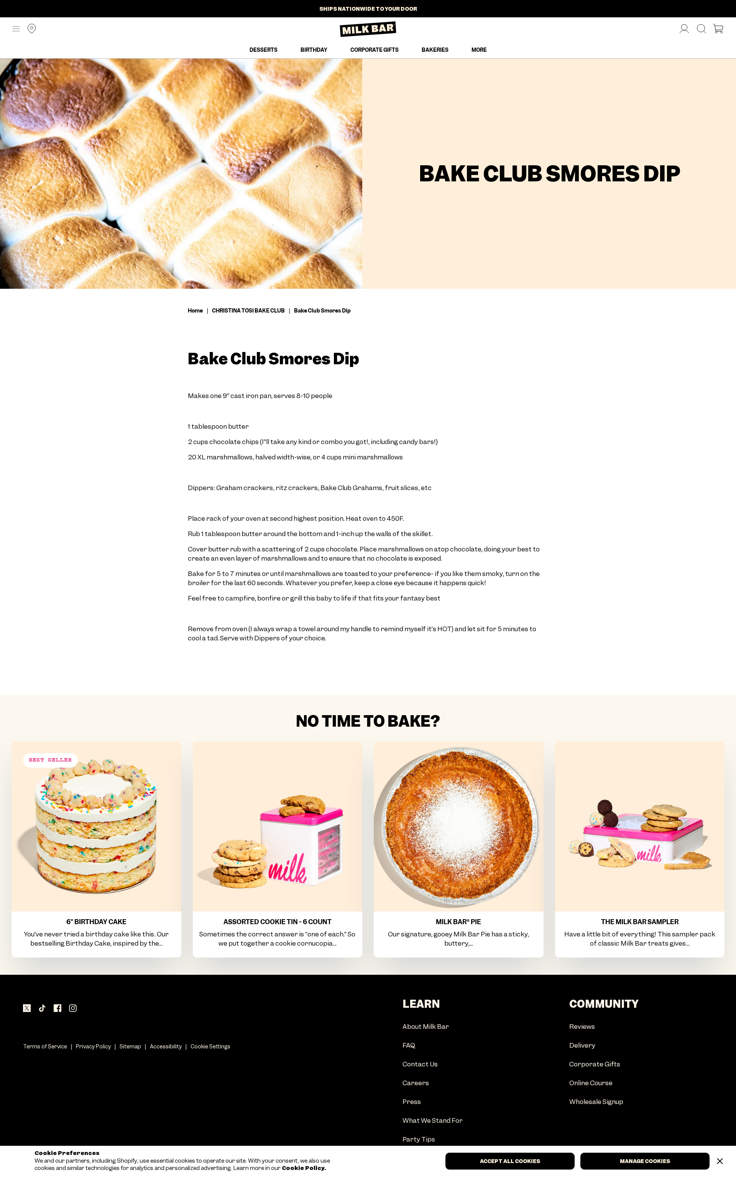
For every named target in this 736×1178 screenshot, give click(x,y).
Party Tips (418, 1139)
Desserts (264, 49)
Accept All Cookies (510, 1161)
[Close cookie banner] (719, 1161)
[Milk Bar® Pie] (459, 826)
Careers (415, 1083)
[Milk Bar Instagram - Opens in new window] (73, 1009)
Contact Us (420, 1064)
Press (411, 1102)
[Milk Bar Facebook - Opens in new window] (57, 1009)
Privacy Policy (93, 1046)
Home (195, 310)
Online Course (591, 1083)
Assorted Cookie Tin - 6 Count (277, 922)
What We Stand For (432, 1121)
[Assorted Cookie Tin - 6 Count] (278, 826)
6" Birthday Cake (96, 922)
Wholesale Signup (596, 1102)
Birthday (314, 50)
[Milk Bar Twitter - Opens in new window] (27, 1009)
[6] (96, 826)
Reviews (582, 1027)
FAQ (408, 1046)
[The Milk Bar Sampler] (640, 826)
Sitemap (130, 1046)
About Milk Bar (425, 1027)
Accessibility (166, 1046)
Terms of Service (45, 1046)
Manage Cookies (645, 1161)
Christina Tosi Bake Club (248, 310)
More (479, 50)
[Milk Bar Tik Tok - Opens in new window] (42, 1009)
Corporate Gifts (374, 50)
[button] (16, 29)
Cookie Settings (210, 1046)
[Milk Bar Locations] (29, 29)
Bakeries (435, 49)
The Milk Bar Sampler (639, 922)
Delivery (582, 1046)
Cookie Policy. (303, 1168)
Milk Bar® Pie (458, 922)
